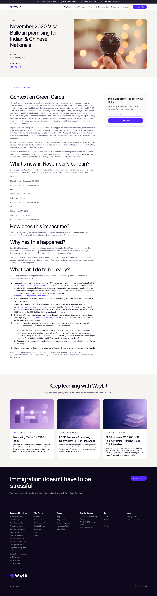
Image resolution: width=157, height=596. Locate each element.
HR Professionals (39, 523)
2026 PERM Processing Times (88, 518)
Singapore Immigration (18, 548)
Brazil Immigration (16, 520)
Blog (58, 517)
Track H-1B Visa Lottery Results (88, 523)
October (19, 170)
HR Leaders (38, 520)
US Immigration (15, 563)
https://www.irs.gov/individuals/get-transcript (33, 285)
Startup (36, 535)
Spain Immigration (16, 551)
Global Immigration (102, 7)
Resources (61, 513)
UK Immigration (15, 560)
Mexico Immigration (17, 538)
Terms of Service (133, 520)
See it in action (140, 7)
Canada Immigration (17, 523)
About (106, 517)
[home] (15, 6)
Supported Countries (18, 513)
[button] (80, 6)
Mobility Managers (40, 526)
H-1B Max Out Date (86, 527)
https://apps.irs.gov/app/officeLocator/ (32, 296)
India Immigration (16, 532)
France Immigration (16, 526)
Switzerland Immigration (18, 554)
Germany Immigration (17, 529)
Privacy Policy (132, 517)
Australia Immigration (17, 517)
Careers (106, 520)
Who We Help (39, 513)
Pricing (91, 7)
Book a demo (138, 478)
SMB (35, 532)
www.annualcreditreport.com (29, 307)
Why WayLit (68, 7)
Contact (106, 526)
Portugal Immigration (17, 545)
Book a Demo (61, 529)
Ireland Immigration (16, 535)
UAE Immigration (15, 557)
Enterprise (37, 529)
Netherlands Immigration (18, 541)
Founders (37, 517)
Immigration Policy (63, 526)
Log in (127, 7)
